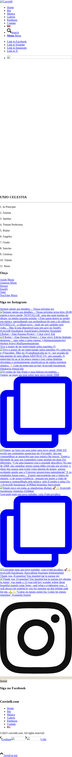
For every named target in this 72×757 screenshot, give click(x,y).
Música (11, 714)
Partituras (12, 720)
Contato (11, 724)
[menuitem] (39, 7)
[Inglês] (8, 26)
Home (10, 708)
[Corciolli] (6, 1)
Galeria (11, 717)
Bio (9, 711)
